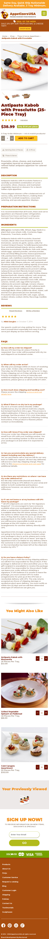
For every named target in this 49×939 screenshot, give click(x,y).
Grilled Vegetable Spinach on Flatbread (11, 713)
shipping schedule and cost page (26, 464)
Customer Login (9, 890)
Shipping (6, 895)
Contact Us (7, 903)
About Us (6, 869)
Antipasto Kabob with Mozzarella (11, 658)
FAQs (4, 873)
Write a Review (33, 311)
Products (6, 864)
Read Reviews (15, 311)
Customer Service (10, 877)
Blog (4, 886)
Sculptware (7, 912)
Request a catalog (10, 882)
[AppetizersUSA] (18, 14)
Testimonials (7, 908)
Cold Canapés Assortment (8, 767)
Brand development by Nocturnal (14, 937)
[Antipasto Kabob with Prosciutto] (24, 90)
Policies (5, 899)
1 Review (24, 120)
